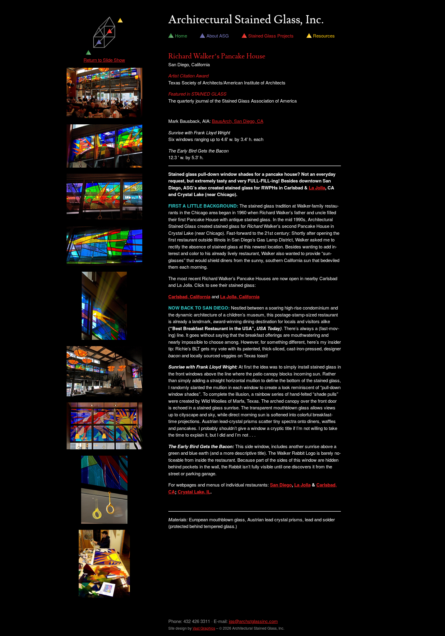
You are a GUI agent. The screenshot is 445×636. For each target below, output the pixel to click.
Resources (324, 35)
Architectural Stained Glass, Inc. (246, 20)
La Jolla (317, 187)
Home (181, 35)
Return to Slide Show (104, 60)
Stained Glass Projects (271, 35)
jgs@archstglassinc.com (253, 621)
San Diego (281, 484)
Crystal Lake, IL (194, 491)
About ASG (217, 35)
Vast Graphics (204, 628)
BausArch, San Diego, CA (237, 121)
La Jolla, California (239, 296)
